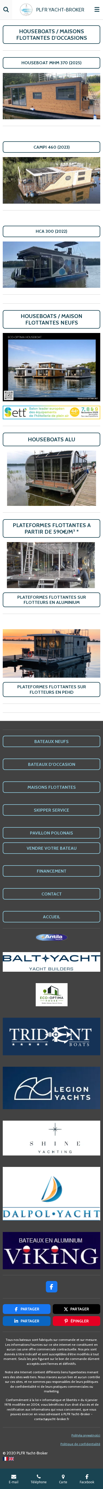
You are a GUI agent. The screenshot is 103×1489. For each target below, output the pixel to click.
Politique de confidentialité (80, 1444)
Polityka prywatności (85, 1435)
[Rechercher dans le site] (6, 9)
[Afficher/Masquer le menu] (97, 9)
